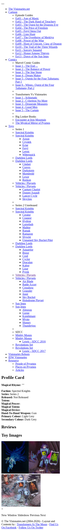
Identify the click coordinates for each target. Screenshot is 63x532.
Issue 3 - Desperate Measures (31, 103)
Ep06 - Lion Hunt (25, 34)
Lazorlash (27, 224)
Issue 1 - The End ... (26, 65)
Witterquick (28, 154)
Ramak (26, 230)
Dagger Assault (30, 192)
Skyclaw (27, 198)
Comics (12, 59)
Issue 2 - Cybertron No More (31, 100)
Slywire (26, 236)
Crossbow (28, 287)
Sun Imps (20, 303)
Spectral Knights (24, 132)
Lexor (25, 176)
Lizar (25, 268)
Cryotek (26, 141)
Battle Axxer (29, 284)
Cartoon (12, 12)
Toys (11, 126)
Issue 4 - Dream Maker (28, 75)
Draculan (27, 262)
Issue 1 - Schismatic (26, 97)
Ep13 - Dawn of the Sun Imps (32, 56)
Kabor (25, 265)
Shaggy (26, 322)
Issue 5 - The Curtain (27, 110)
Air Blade (27, 281)
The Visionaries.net (19, 8)
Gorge (25, 312)
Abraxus (27, 309)
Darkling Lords (23, 157)
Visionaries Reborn (19, 354)
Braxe (25, 252)
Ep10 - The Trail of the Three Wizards (36, 46)
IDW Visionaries (17, 357)
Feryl (25, 148)
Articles (19, 370)
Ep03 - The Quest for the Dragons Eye (36, 24)
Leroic (26, 151)
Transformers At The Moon (32, 524)
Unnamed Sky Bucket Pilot (37, 240)
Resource (13, 360)
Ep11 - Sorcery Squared (28, 50)
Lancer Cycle (29, 195)
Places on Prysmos (25, 366)
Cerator (26, 214)
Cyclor (26, 259)
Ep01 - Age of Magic (27, 18)
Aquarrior (27, 249)
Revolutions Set (24, 344)
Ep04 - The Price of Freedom (31, 27)
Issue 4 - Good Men (26, 107)
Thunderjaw (29, 325)
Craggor (26, 217)
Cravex (26, 167)
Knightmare (29, 316)
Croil (25, 255)
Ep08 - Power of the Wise (29, 40)
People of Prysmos (25, 363)
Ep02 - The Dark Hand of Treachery (35, 21)
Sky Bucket (28, 297)
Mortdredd (28, 173)
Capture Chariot (31, 189)
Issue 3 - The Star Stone (28, 72)
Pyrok (25, 271)
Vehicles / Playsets (25, 183)
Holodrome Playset (33, 300)
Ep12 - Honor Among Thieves (32, 53)
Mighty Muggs (23, 335)
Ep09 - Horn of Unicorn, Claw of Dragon (38, 43)
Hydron (26, 221)
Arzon (25, 138)
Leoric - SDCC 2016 (34, 341)
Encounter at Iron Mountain (30, 119)
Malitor (26, 227)
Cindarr (26, 164)
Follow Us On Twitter (31, 527)
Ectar (25, 145)
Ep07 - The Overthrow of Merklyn (34, 37)
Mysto (25, 319)
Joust (25, 293)
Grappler (27, 290)
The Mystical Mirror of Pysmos (32, 122)
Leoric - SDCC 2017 (34, 351)
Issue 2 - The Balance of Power (32, 69)
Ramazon (27, 233)
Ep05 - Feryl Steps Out (28, 31)
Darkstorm (28, 170)
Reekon (26, 179)
